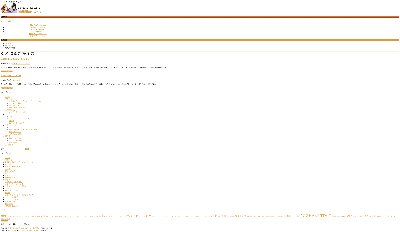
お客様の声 (13, 143)
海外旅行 (292, 216)
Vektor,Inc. (36, 230)
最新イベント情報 (15, 138)
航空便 (363, 216)
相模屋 (343, 216)
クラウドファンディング (174, 216)
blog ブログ (16, 80)
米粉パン (350, 216)
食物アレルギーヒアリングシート (383, 216)
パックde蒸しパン (197, 216)
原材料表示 (231, 216)
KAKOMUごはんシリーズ (19, 216)
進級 (370, 216)
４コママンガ (10, 110)
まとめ (73, 216)
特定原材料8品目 (336, 216)
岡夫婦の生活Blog (15, 134)
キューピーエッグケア (160, 216)
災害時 (297, 216)
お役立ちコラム (15, 132)
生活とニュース (18, 64)
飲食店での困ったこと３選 (11, 76)
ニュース (27, 64)
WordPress (12, 230)
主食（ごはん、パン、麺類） (20, 118)
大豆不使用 (240, 216)
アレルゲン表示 (133, 216)
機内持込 (281, 216)
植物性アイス (275, 216)
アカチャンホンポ (88, 216)
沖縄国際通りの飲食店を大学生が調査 (15, 59)
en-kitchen (9, 216)
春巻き (270, 216)
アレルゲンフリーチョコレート (114, 216)
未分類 (7, 97)
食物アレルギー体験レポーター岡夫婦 (24, 228)
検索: (3, 149)
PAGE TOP (390, 223)
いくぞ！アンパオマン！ (18, 112)
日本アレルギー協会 (263, 216)
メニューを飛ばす (7, 21)
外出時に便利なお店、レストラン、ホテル (25, 101)
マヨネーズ (206, 216)
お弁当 (11, 116)
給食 (359, 216)
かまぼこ (51, 216)
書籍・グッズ (14, 105)
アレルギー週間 (97, 216)
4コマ (4, 216)
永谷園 (287, 216)
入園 (219, 216)
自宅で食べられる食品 (17, 108)
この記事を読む (6, 71)
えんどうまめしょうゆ (32, 216)
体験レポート (10, 99)
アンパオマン (147, 216)
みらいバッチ (80, 216)
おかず (11, 121)
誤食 (367, 216)
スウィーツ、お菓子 (16, 123)
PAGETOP (4, 220)
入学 (222, 216)
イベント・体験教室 (16, 103)
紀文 (356, 216)
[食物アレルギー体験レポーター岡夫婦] (21, 13)
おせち (46, 216)
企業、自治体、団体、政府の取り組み (23, 129)
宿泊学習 (249, 216)
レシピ (7, 114)
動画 (226, 216)
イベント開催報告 (15, 140)
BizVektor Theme (24, 230)
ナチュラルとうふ (187, 216)
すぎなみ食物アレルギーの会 (63, 216)
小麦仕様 (255, 216)
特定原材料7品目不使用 (315, 215)
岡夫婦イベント (11, 136)
